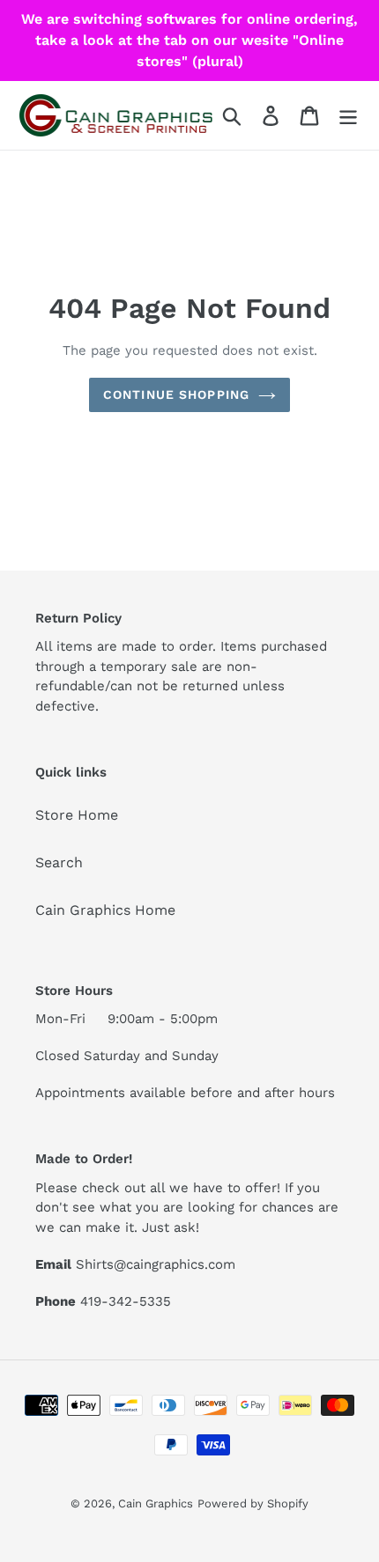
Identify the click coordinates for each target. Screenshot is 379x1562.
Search (59, 862)
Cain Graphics (155, 1503)
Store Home (76, 815)
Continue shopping (176, 394)
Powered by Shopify (252, 1503)
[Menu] (348, 116)
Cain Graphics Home (105, 910)
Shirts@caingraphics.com (155, 1264)
